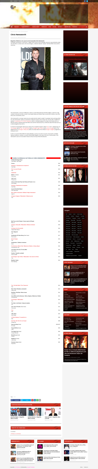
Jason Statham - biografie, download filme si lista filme (78, 158)
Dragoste (74, 218)
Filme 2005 (73, 220)
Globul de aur (68, 239)
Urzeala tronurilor (69, 253)
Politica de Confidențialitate (24, 1)
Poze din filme (79, 243)
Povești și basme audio (80, 321)
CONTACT (15, 1)
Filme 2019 (68, 230)
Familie (83, 218)
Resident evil (68, 247)
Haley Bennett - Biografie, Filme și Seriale (52, 417)
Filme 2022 (68, 232)
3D (66, 214)
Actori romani (79, 214)
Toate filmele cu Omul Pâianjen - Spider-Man (68, 301)
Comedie (82, 216)
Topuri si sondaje (69, 251)
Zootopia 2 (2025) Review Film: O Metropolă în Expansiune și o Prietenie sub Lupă (77, 274)
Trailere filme (76, 251)
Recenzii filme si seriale (80, 292)
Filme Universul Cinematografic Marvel (80, 300)
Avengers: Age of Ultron (38, 128)
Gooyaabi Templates (31, 467)
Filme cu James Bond (80, 297)
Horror (74, 239)
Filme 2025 (68, 234)
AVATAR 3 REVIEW (55, 1)
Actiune (70, 214)
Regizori (78, 245)
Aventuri (72, 216)
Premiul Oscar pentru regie (81, 308)
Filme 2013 (68, 226)
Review (73, 247)
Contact (65, 309)
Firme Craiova (67, 328)
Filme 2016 (68, 228)
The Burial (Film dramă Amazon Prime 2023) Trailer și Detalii (51, 458)
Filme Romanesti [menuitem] (25, 26)
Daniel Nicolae (14, 37)
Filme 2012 (79, 224)
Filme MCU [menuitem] (74, 26)
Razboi (74, 245)
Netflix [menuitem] (60, 26)
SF (66, 249)
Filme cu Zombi (67, 296)
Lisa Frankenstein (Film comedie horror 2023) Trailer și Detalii (50, 445)
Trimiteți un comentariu (16, 433)
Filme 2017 (74, 228)
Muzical (67, 243)
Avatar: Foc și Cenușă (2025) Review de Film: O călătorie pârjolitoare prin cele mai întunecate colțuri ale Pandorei (78, 280)
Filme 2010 (68, 224)
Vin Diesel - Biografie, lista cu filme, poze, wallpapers (78, 147)
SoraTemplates (17, 467)
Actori (19, 31)
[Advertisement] (64, 13)
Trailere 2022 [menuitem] (67, 26)
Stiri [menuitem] (50, 26)
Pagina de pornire (14, 31)
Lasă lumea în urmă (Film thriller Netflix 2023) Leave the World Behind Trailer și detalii (51, 452)
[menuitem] (11, 26)
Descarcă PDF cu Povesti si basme (81, 325)
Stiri (73, 249)
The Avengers (14, 128)
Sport (69, 249)
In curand (79, 239)
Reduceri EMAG (78, 323)
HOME (11, 1)
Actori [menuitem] (54, 26)
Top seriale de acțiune (68, 297)
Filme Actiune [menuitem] (35, 26)
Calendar (67, 326)
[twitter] (87, 1)
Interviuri (67, 241)
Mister (82, 241)
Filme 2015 (79, 226)
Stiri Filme (66, 294)
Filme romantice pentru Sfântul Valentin (80, 303)
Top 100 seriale (79, 296)
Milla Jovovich (76, 241)
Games (82, 237)
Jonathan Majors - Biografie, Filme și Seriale (17, 417)
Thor (48, 126)
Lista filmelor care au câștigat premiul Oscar (80, 306)
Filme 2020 (74, 230)
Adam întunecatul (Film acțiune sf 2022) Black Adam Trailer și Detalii (77, 458)
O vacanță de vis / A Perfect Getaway (22, 121)
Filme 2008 (74, 222)
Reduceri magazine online (81, 328)
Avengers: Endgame (50, 129)
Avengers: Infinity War (23, 129)
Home (65, 292)
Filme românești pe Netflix (69, 299)
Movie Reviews (79, 319)
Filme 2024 (79, 232)
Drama (79, 218)
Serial (83, 247)
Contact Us (86, 467)
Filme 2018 (79, 228)
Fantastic (67, 220)
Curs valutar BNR (67, 319)
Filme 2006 (79, 220)
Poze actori (72, 243)
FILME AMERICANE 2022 (46, 1)
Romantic (78, 247)
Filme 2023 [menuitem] (16, 26)
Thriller (76, 249)
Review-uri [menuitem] (44, 26)
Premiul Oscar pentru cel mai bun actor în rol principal (69, 307)
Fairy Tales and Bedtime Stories (69, 322)
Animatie (67, 216)
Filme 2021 (79, 230)
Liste (72, 241)
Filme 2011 (74, 224)
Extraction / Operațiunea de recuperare (19, 185)
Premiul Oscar (68, 245)
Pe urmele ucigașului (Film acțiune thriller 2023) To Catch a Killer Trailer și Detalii (78, 452)
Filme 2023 (74, 232)
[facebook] (85, 1)
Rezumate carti (67, 318)
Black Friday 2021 (67, 324)
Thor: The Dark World (24, 128)
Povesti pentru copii (80, 318)
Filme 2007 (68, 222)
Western (80, 255)
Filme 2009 (79, 222)
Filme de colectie (75, 234)
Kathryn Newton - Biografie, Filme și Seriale (34, 417)
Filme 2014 (74, 226)
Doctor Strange (50, 128)
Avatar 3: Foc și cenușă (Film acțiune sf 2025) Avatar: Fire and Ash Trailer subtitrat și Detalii (78, 267)
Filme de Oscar (69, 237)
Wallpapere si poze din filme (71, 255)
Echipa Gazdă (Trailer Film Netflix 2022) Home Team (77, 152)
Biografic (77, 216)
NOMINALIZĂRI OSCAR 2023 (36, 1)
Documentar (68, 218)
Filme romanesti (76, 237)
